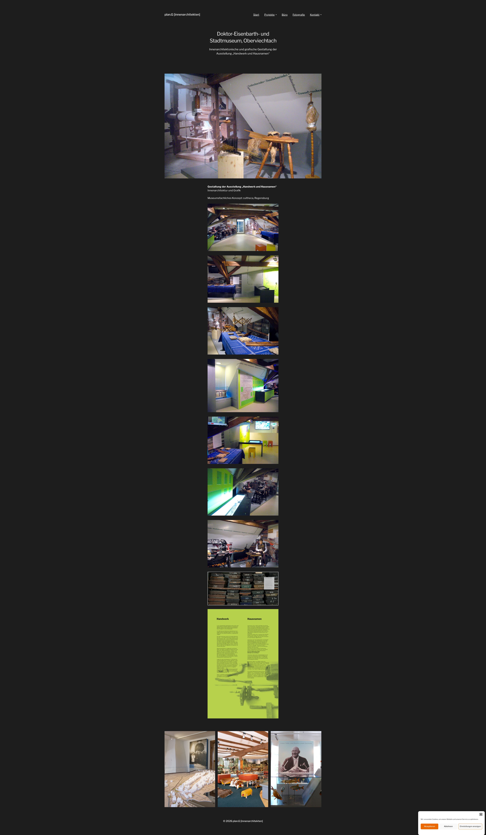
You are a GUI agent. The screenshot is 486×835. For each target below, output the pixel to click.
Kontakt (314, 14)
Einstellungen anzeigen (470, 826)
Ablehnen (448, 826)
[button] (481, 814)
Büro (285, 14)
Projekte (269, 14)
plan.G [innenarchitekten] (182, 14)
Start (256, 14)
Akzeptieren (429, 826)
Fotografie (299, 14)
